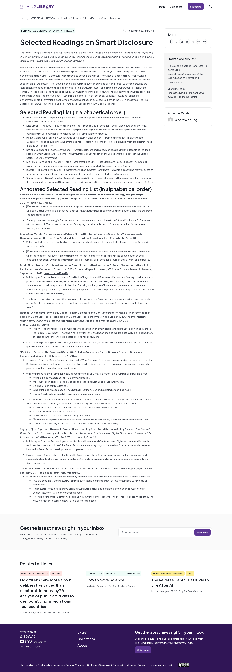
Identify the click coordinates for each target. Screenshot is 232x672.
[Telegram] (198, 41)
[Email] (204, 41)
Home (23, 18)
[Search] (210, 6)
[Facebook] (170, 41)
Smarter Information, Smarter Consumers (86, 170)
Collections (176, 6)
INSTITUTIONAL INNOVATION (43, 18)
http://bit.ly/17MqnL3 (40, 202)
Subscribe (195, 6)
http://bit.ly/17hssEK (56, 273)
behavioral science (69, 18)
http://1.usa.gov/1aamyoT (35, 324)
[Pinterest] (193, 41)
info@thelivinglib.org (180, 93)
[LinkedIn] (181, 41)
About (161, 6)
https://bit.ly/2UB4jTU (122, 238)
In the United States (87, 87)
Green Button (113, 166)
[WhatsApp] (187, 41)
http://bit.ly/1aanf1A (84, 437)
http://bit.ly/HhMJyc (64, 356)
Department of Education (129, 91)
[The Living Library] (37, 6)
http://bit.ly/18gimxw (66, 472)
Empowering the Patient (62, 117)
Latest (82, 632)
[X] (176, 41)
